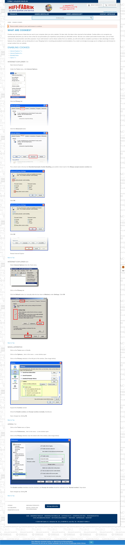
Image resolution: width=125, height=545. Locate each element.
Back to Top (11, 257)
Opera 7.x (13, 57)
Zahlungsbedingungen (41, 518)
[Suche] (91, 18)
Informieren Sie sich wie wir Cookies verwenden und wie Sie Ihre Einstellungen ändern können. (58, 543)
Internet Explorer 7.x (16, 51)
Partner (72, 518)
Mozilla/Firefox (14, 55)
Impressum (80, 518)
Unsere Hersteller (42, 14)
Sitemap (10, 505)
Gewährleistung (79, 516)
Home (9, 22)
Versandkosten (93, 516)
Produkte (13, 14)
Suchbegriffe (12, 507)
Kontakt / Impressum (107, 14)
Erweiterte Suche (110, 12)
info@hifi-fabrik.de (20, 1)
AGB (27, 516)
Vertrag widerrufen (52, 506)
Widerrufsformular (52, 516)
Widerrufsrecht (36, 516)
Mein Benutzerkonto (32, 505)
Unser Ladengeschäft (74, 14)
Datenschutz (66, 516)
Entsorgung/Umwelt (59, 518)
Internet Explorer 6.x (16, 53)
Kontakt (89, 518)
